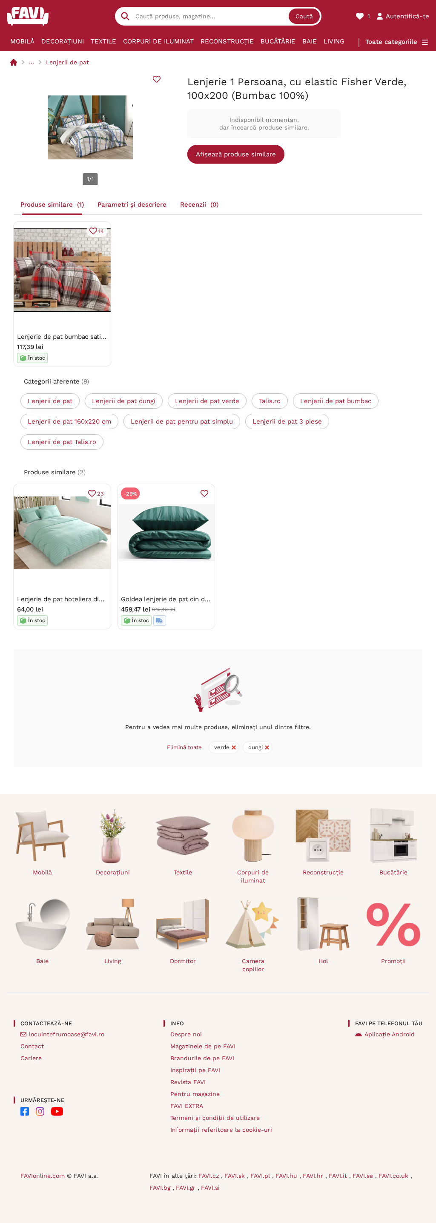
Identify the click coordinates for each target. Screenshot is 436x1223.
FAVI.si (210, 1187)
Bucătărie (278, 41)
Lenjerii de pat (67, 62)
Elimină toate (184, 747)
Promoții (393, 961)
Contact (32, 1046)
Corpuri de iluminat (158, 41)
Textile (103, 41)
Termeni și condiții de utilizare (215, 1117)
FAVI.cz (209, 1175)
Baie (309, 41)
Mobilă (22, 41)
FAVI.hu (287, 1175)
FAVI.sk (235, 1175)
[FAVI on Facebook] (24, 1111)
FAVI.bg (160, 1187)
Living (334, 41)
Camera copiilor (253, 965)
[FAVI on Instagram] (40, 1111)
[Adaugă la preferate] (157, 79)
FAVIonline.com (42, 1175)
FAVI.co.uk (394, 1175)
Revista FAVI (188, 1082)
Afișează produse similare (236, 154)
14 (101, 231)
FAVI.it (339, 1175)
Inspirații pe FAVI (195, 1070)
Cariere (31, 1058)
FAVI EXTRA (186, 1105)
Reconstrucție (227, 41)
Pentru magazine (195, 1093)
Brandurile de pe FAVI (202, 1058)
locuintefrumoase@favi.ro (66, 1034)
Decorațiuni (62, 41)
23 (100, 493)
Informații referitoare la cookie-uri (221, 1129)
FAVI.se (364, 1175)
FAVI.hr (314, 1175)
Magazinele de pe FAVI (202, 1046)
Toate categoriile (391, 42)
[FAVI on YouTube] (57, 1111)
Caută (304, 16)
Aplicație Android (389, 1034)
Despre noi (186, 1034)
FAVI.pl (261, 1175)
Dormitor (183, 961)
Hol (323, 961)
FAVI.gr (187, 1187)
